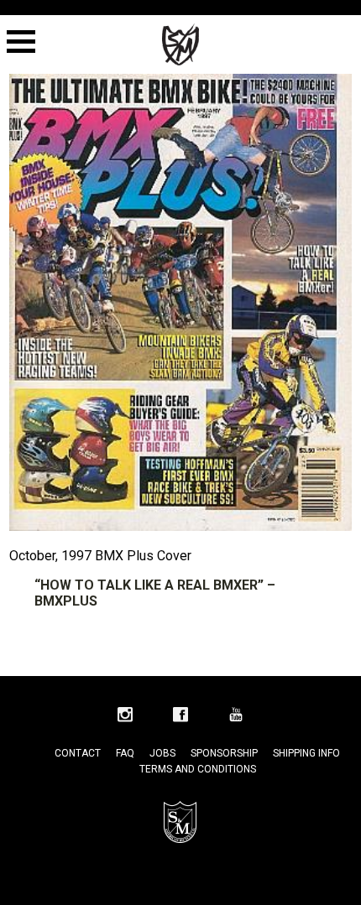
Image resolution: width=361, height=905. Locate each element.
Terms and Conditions (197, 769)
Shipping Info (306, 753)
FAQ (125, 753)
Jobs (162, 753)
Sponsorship (224, 753)
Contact (78, 753)
